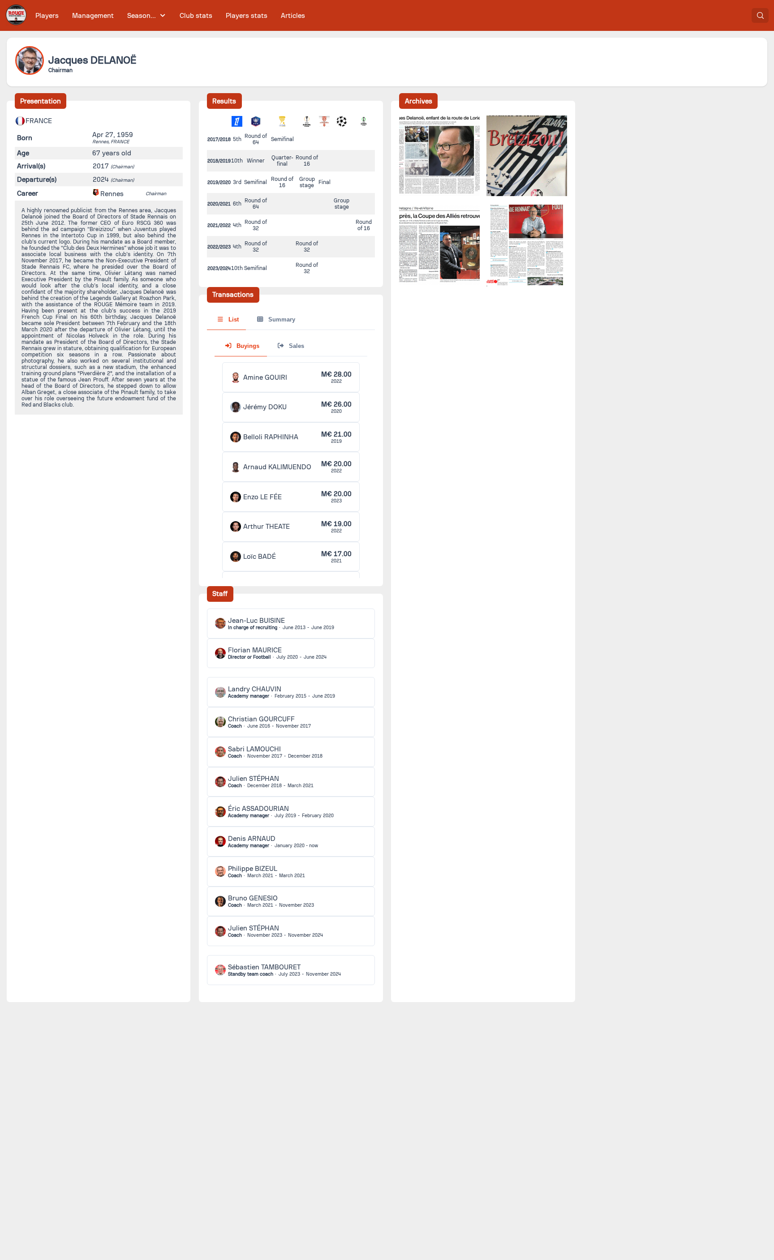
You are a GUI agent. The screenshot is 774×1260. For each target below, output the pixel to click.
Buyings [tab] (247, 346)
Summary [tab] (281, 319)
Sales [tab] (295, 346)
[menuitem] (47, 15)
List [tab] (233, 319)
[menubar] (170, 15)
